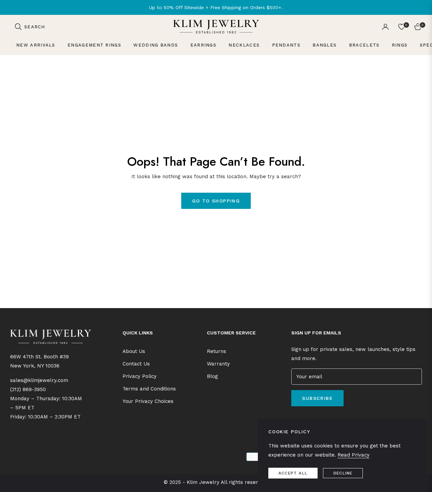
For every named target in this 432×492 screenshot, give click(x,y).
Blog (212, 376)
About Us (134, 351)
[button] (29, 27)
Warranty (218, 364)
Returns (216, 351)
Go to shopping (216, 200)
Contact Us (136, 364)
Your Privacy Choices (148, 401)
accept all (292, 473)
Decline (342, 473)
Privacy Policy (140, 376)
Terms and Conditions (149, 389)
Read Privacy (354, 455)
